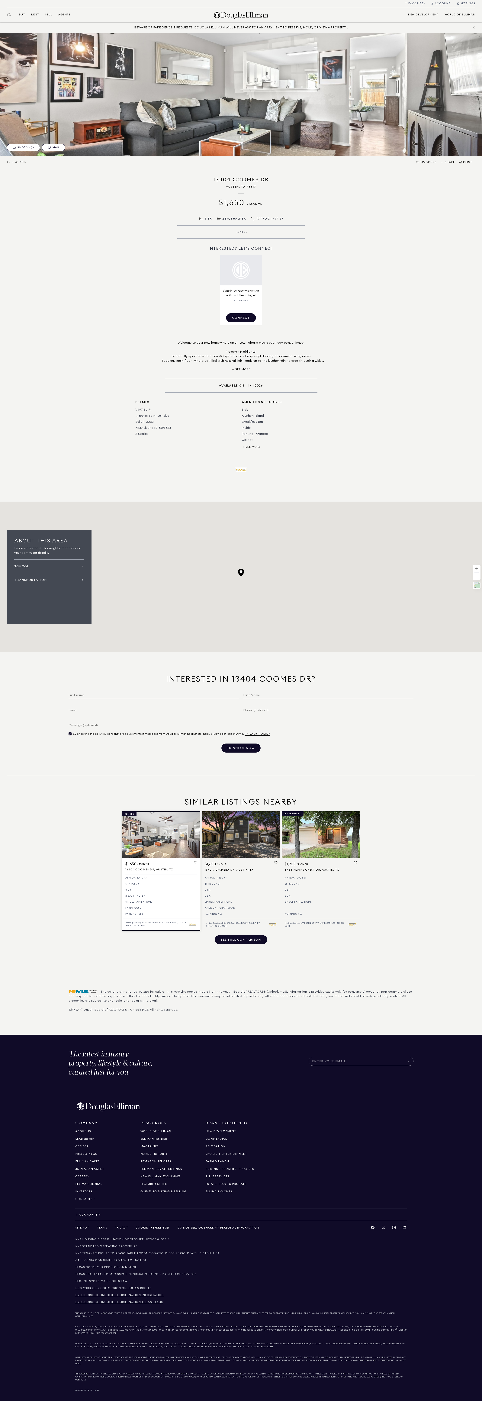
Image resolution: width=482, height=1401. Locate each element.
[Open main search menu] (10, 14)
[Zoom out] (476, 576)
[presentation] (241, 94)
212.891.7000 (124, 1327)
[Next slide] (276, 835)
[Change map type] (476, 585)
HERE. (78, 1363)
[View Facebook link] (373, 1228)
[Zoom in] (476, 569)
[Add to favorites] (195, 862)
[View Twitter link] (383, 1228)
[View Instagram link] (394, 1228)
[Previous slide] (206, 835)
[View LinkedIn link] (404, 1228)
